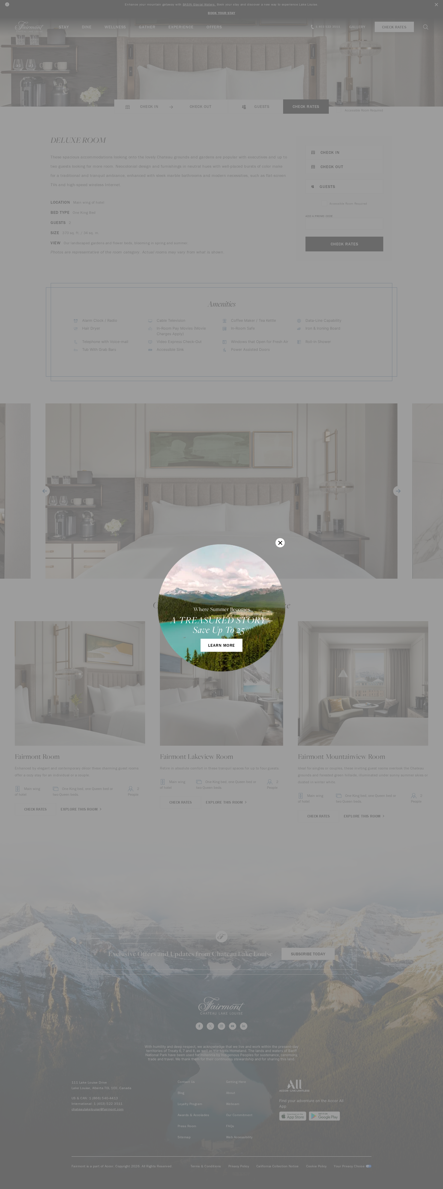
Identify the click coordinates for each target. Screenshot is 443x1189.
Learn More (221, 645)
